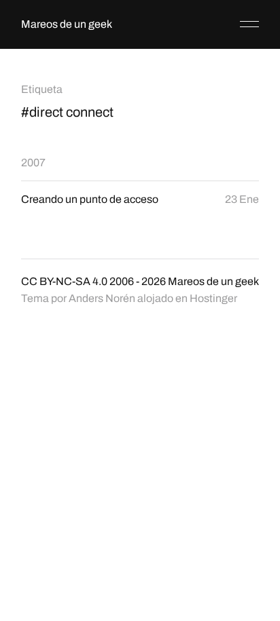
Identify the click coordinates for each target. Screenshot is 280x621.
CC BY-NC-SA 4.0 (64, 281)
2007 (33, 162)
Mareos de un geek (66, 24)
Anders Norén (102, 298)
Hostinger (213, 298)
